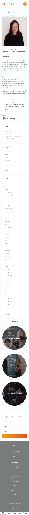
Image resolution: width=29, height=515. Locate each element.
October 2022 (8, 250)
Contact (15, 494)
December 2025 (8, 192)
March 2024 (7, 224)
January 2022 (8, 269)
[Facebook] (4, 118)
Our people (14, 456)
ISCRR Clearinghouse (15, 476)
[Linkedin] (10, 118)
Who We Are (15, 449)
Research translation (15, 470)
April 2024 (7, 221)
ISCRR (13, 129)
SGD (18, 508)
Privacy (8, 504)
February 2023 (8, 243)
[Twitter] (7, 118)
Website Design (13, 508)
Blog (6, 150)
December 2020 (8, 298)
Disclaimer (12, 504)
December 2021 (8, 272)
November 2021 (8, 275)
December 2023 (8, 227)
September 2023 (8, 234)
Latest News (15, 487)
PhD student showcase (10, 131)
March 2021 (7, 295)
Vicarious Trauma (15, 481)
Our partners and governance (15, 451)
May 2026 (7, 186)
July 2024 (7, 211)
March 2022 (7, 263)
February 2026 (8, 189)
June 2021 (7, 285)
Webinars (7, 170)
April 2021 (7, 291)
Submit (14, 436)
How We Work (15, 462)
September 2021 (8, 279)
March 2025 (7, 202)
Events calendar (15, 490)
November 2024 (8, 205)
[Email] (13, 118)
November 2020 (8, 301)
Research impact (9, 167)
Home (14, 445)
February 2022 (8, 266)
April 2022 (7, 259)
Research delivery (15, 467)
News (14, 485)
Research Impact (15, 478)
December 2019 (8, 304)
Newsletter (13, 49)
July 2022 (7, 253)
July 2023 (7, 237)
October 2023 (8, 231)
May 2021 (7, 288)
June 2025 (7, 198)
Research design (15, 465)
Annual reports (15, 453)
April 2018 (7, 311)
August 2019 (8, 307)
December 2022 (8, 247)
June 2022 (7, 256)
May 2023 (7, 240)
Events (6, 154)
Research (7, 163)
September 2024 (8, 208)
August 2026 (8, 182)
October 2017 (8, 314)
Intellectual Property (18, 504)
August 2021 (8, 282)
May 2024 (7, 218)
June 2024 (7, 215)
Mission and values (15, 458)
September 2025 (8, 195)
